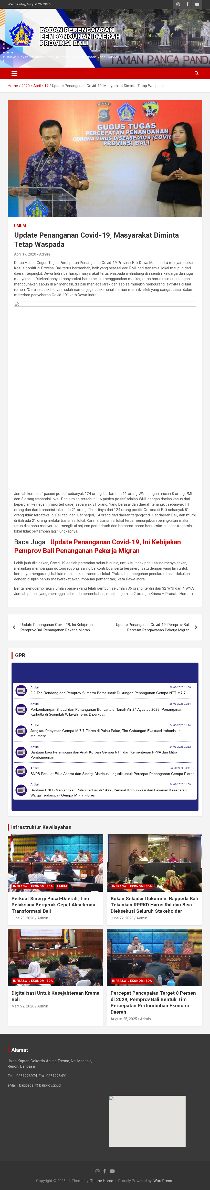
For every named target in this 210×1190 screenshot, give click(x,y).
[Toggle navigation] (14, 73)
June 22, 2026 (122, 918)
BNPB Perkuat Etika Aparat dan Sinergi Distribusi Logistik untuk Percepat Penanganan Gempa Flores (112, 774)
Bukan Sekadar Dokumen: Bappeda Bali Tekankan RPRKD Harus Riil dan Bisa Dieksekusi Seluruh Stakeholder (154, 905)
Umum (20, 226)
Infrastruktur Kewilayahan (41, 827)
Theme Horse (101, 1180)
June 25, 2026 (23, 918)
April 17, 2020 (25, 254)
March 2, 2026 (23, 1006)
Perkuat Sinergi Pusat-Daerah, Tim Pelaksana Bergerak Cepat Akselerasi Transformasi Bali (53, 905)
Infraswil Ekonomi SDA (33, 886)
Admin (44, 254)
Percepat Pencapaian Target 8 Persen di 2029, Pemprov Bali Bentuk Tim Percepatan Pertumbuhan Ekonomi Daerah (153, 1002)
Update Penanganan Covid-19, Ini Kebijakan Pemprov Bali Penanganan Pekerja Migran (56, 627)
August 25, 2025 (124, 1019)
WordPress (162, 1180)
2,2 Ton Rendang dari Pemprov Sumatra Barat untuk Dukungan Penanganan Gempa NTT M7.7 (108, 693)
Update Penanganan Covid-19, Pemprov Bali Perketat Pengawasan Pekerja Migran (153, 627)
